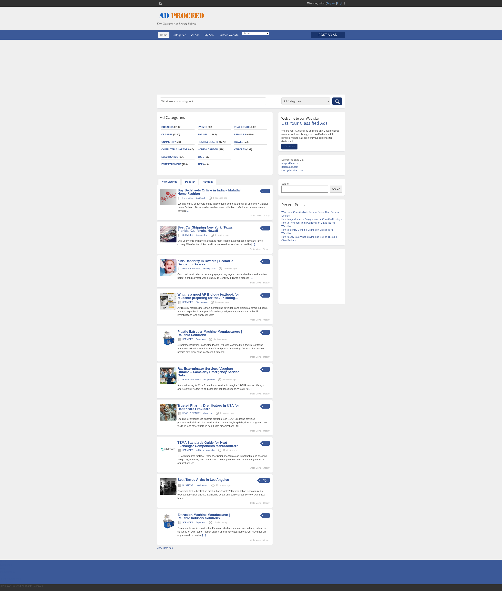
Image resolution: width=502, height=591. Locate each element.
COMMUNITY (168, 142)
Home (163, 34)
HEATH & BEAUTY (208, 142)
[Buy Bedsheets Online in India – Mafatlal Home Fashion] (168, 204)
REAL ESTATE (242, 127)
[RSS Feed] (160, 3)
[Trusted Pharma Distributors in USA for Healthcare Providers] (168, 419)
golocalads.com (289, 167)
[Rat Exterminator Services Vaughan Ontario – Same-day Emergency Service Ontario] (168, 383)
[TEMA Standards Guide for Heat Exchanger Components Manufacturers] (168, 456)
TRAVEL (238, 142)
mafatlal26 (200, 198)
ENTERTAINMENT (171, 164)
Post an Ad (327, 34)
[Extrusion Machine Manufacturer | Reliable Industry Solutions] (168, 529)
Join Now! (289, 146)
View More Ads (165, 548)
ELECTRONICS (169, 157)
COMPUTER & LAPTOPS (175, 149)
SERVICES (240, 134)
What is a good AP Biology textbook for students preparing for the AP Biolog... (208, 296)
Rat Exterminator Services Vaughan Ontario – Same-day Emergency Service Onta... (208, 372)
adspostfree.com (290, 163)
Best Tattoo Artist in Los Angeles (203, 480)
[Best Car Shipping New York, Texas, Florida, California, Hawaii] (168, 241)
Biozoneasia (201, 302)
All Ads (195, 34)
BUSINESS (167, 127)
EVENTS (202, 127)
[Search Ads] (337, 101)
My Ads (209, 34)
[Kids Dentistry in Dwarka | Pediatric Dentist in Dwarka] (168, 275)
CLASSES (167, 134)
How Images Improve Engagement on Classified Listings (311, 219)
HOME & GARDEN (208, 149)
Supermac (201, 339)
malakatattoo (202, 485)
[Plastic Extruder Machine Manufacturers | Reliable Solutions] (168, 345)
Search (285, 183)
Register (331, 3)
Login (340, 3)
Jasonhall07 (201, 235)
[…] (188, 210)
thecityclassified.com (292, 170)
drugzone (207, 413)
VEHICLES (240, 149)
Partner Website (229, 34)
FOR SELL (203, 134)
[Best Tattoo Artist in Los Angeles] (168, 494)
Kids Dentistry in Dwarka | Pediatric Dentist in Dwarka (205, 262)
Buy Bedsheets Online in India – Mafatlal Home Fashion (209, 192)
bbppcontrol (209, 379)
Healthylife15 (209, 268)
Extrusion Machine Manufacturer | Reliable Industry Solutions (203, 516)
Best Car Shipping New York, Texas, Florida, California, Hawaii (205, 229)
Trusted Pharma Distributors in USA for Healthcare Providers (208, 407)
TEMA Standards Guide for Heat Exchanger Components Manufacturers (207, 444)
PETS (201, 164)
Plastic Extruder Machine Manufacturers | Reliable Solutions (209, 333)
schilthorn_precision (205, 450)
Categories (179, 34)
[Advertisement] (251, 67)
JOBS (201, 157)
